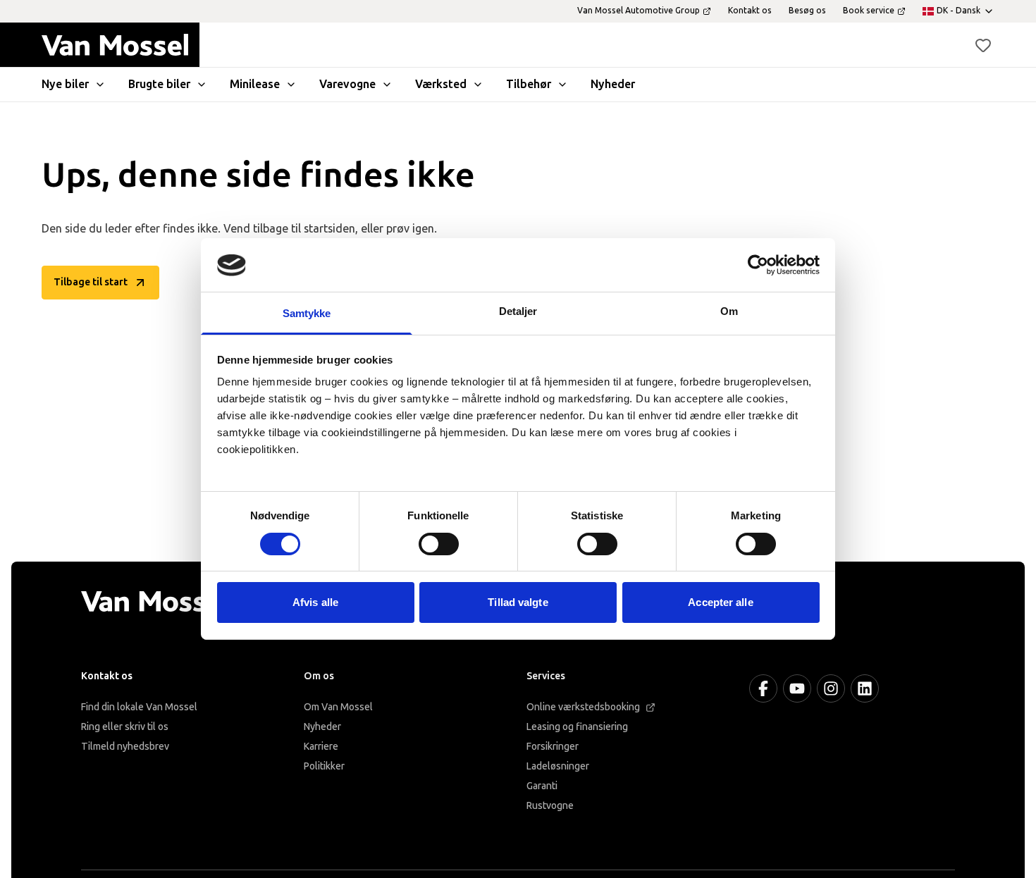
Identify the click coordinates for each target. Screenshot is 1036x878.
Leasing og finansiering (577, 727)
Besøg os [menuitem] (807, 11)
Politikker (324, 766)
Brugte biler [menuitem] (159, 84)
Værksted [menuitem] (441, 84)
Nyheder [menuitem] (613, 84)
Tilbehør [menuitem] (528, 84)
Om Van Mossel (338, 707)
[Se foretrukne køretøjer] (983, 45)
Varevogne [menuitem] (347, 84)
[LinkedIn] (865, 688)
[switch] (439, 544)
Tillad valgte (518, 603)
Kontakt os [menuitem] (750, 11)
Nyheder (322, 727)
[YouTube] (797, 688)
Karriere (321, 747)
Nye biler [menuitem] (65, 84)
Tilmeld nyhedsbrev (125, 747)
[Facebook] (763, 688)
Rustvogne (550, 806)
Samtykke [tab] (307, 314)
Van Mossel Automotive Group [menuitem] (638, 11)
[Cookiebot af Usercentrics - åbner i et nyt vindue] (758, 265)
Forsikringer (552, 747)
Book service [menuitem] (868, 11)
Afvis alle (315, 603)
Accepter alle (720, 603)
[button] (983, 45)
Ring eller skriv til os (124, 727)
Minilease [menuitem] (255, 84)
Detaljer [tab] (518, 312)
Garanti (541, 786)
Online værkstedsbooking (583, 707)
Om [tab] (729, 312)
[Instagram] (831, 688)
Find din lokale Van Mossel (139, 707)
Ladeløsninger (557, 766)
